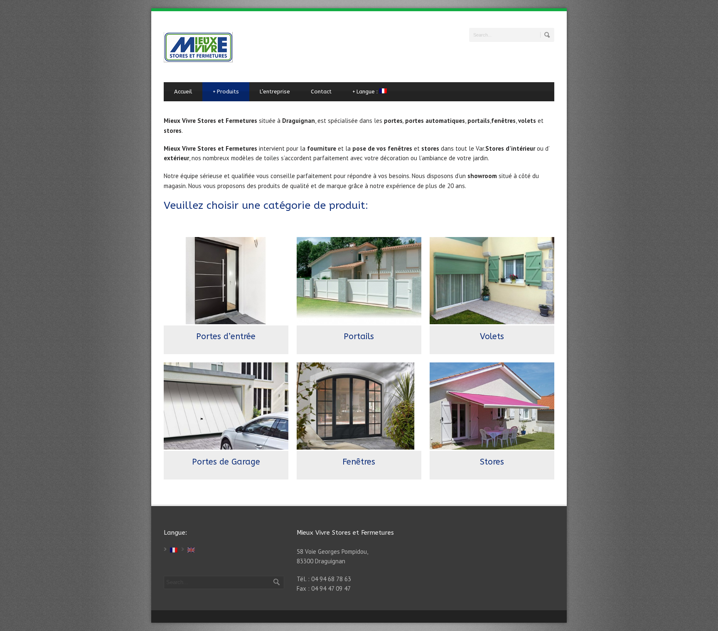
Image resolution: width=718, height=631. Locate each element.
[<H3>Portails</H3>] (359, 280)
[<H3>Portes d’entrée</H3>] (226, 280)
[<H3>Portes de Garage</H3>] (226, 406)
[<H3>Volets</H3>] (492, 280)
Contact (321, 91)
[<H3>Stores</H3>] (492, 406)
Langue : (365, 91)
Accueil (183, 91)
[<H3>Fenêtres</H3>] (359, 406)
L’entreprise (275, 91)
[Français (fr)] (173, 549)
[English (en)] (191, 549)
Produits (226, 91)
